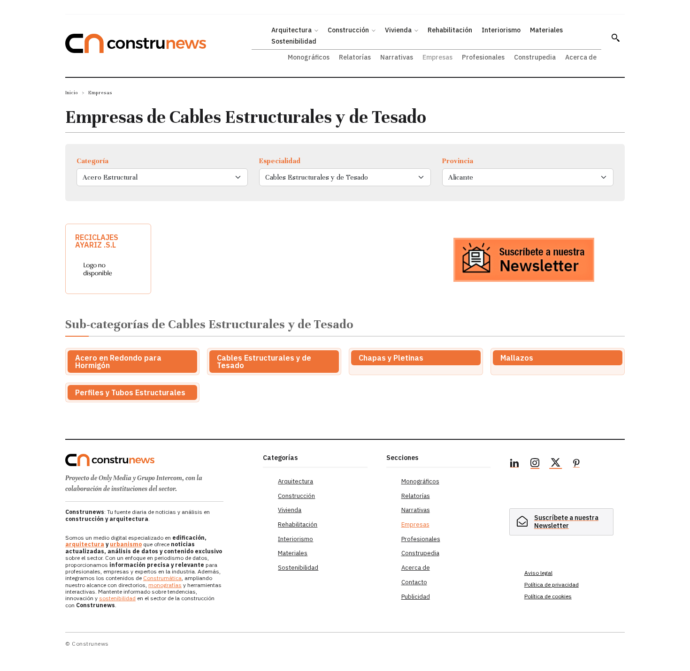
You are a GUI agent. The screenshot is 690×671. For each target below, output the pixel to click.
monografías (165, 584)
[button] (615, 37)
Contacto (414, 582)
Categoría (92, 161)
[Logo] (158, 460)
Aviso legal (538, 572)
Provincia (457, 161)
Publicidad (415, 597)
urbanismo (126, 544)
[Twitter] (555, 464)
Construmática (162, 577)
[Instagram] (535, 464)
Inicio (71, 93)
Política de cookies (548, 596)
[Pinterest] (576, 464)
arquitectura (84, 544)
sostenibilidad (117, 598)
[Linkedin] (514, 464)
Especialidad (279, 161)
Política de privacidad (551, 584)
